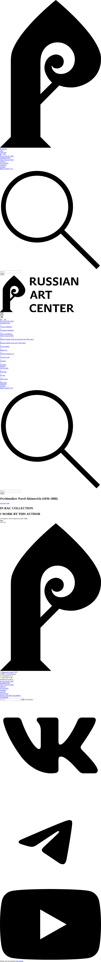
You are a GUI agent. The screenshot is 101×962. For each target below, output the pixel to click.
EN (4, 154)
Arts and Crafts (4, 503)
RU (1, 154)
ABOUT (3, 161)
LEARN (2, 167)
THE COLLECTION (7, 160)
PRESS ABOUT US (6, 169)
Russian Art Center (7, 672)
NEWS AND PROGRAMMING (10, 695)
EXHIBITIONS (5, 158)
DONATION (4, 694)
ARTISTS (3, 165)
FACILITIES (4, 163)
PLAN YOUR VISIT (7, 156)
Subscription (29, 699)
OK (23, 699)
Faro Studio (19, 961)
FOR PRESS (4, 697)
